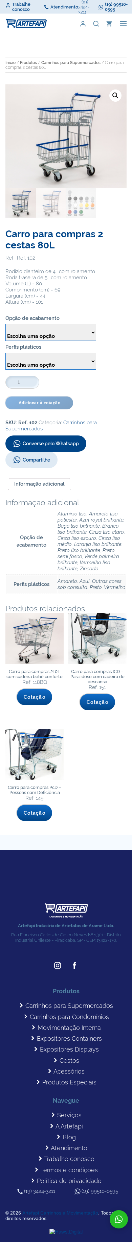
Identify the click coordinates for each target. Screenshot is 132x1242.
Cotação (34, 697)
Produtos (28, 62)
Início (10, 62)
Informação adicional (39, 484)
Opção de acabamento (32, 318)
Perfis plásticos (23, 347)
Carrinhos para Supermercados (71, 62)
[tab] (39, 484)
